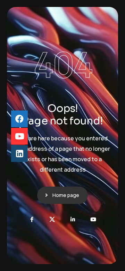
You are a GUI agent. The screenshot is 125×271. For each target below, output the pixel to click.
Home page (65, 195)
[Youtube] (93, 219)
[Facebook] (32, 219)
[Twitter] (52, 219)
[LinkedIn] (72, 219)
